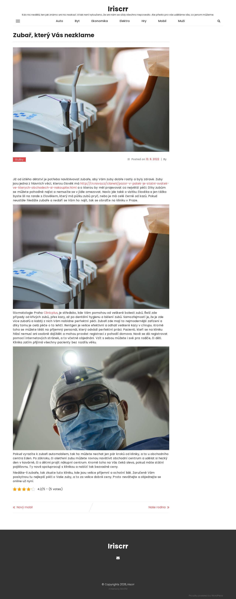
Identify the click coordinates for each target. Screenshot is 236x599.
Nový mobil (25, 507)
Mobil (162, 21)
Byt (77, 21)
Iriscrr (118, 9)
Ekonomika (99, 21)
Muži (181, 21)
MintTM (123, 588)
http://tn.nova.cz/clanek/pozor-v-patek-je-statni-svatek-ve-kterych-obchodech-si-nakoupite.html (91, 185)
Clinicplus (51, 313)
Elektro (125, 21)
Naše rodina (157, 507)
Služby (19, 159)
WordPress (217, 595)
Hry (144, 21)
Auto (59, 21)
